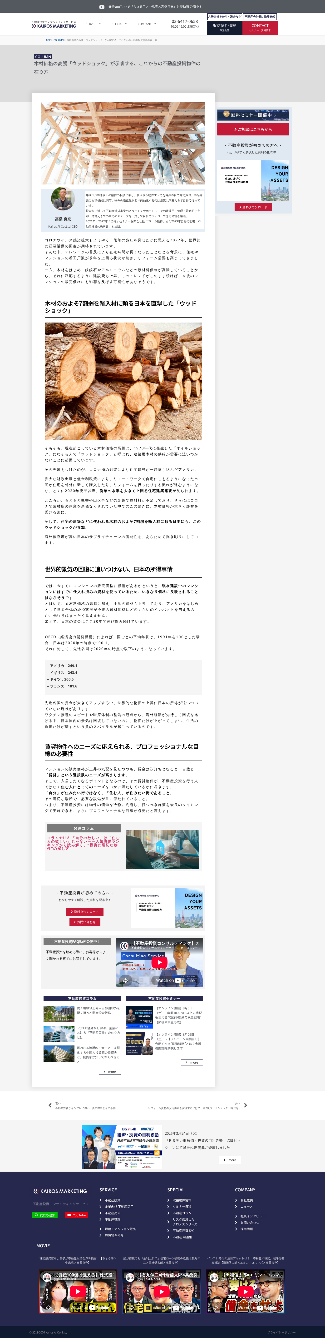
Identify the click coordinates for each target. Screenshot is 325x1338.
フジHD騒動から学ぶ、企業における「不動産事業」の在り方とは (98, 1033)
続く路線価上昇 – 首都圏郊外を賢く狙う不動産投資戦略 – (98, 1010)
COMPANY (145, 24)
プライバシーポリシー (281, 1332)
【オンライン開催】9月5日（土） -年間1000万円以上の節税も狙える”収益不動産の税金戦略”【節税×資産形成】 (178, 1015)
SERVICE (91, 24)
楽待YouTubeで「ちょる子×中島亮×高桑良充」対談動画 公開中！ (155, 6)
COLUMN (59, 40)
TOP (48, 40)
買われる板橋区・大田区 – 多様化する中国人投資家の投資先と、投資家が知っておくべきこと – (98, 1054)
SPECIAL (117, 24)
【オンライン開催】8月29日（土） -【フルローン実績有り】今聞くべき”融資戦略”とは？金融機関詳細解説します (178, 1041)
